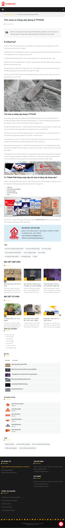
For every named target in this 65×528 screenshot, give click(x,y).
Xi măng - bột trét (10, 345)
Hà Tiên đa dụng (12, 193)
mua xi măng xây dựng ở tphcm (13, 252)
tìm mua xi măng (46, 248)
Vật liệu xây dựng (9, 334)
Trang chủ (7, 14)
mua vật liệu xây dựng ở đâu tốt (27, 448)
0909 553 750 (40, 220)
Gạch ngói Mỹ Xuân (11, 348)
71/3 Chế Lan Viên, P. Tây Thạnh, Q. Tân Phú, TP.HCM (42, 231)
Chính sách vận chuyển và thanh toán (11, 497)
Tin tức (13, 14)
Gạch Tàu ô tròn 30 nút (17, 403)
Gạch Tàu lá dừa (16, 414)
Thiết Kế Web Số (35, 524)
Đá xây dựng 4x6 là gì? (17, 389)
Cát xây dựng (9, 336)
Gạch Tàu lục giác (16, 409)
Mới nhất (7, 360)
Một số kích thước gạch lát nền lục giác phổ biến (32, 285)
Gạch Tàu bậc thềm (17, 419)
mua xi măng (41, 252)
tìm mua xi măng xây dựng (32, 248)
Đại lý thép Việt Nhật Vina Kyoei (20, 384)
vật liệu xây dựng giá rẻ (11, 448)
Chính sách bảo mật (7, 507)
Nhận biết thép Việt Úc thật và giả (51, 319)
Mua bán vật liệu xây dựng (37, 523)
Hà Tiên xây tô (11, 191)
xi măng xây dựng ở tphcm (12, 256)
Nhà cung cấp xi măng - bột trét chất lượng (32, 319)
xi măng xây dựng (25, 256)
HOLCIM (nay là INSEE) (14, 189)
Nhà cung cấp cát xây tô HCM (12, 285)
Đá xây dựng (9, 339)
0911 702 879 (37, 233)
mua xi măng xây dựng (30, 252)
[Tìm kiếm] (63, 9)
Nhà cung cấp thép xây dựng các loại (21, 379)
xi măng (35, 256)
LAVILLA (9, 187)
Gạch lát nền (9, 343)
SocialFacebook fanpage (8, 510)
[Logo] (8, 3)
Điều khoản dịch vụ (6, 503)
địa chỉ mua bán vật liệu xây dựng (41, 444)
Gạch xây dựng (10, 341)
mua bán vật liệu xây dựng (23, 444)
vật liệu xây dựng (9, 444)
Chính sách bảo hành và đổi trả (9, 500)
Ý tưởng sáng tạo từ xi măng (12, 319)
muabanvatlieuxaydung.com (35, 238)
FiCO (8, 194)
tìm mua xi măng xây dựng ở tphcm (14, 248)
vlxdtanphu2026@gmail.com (33, 235)
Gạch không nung (16, 424)
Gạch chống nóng (16, 429)
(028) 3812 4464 (42, 469)
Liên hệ (13, 405)
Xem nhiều (15, 360)
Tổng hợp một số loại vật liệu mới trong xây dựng (51, 285)
